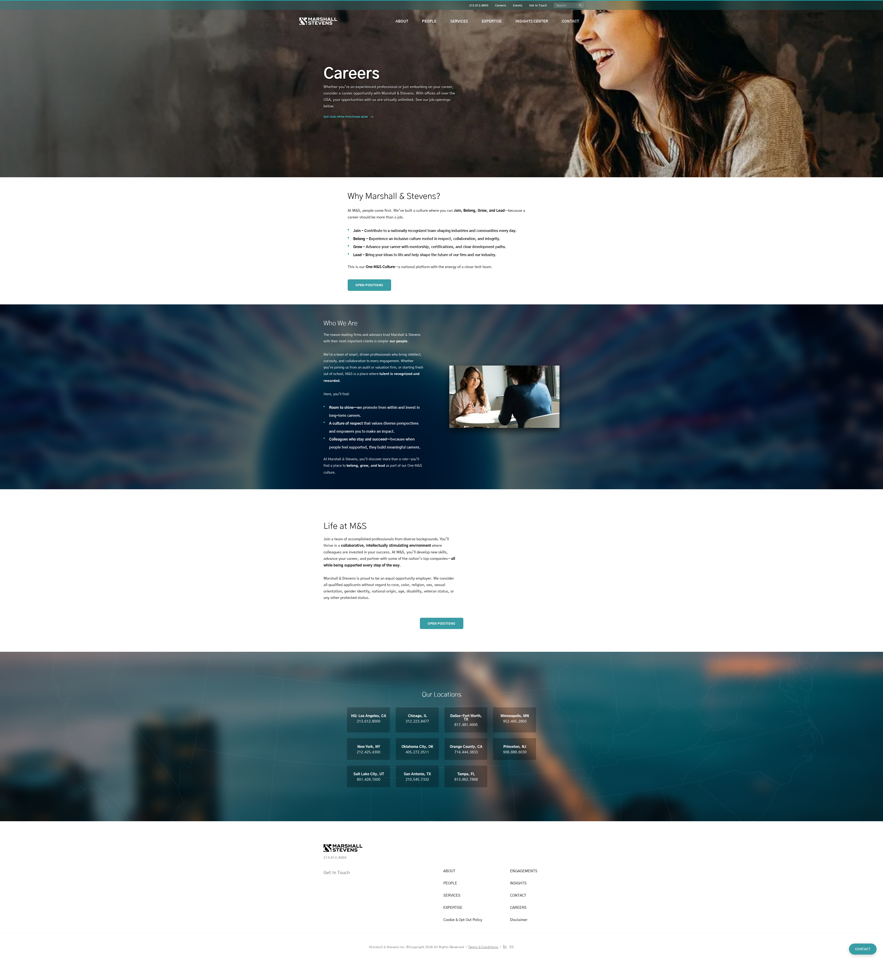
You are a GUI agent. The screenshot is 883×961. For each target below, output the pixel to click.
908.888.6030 (515, 752)
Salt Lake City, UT (368, 773)
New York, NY (368, 746)
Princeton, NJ (514, 746)
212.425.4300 (368, 752)
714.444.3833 (466, 752)
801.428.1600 (368, 779)
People (429, 21)
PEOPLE (450, 883)
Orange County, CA (466, 746)
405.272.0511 (417, 752)
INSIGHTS (518, 883)
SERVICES (451, 895)
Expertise (492, 21)
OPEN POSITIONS (369, 285)
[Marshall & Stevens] (318, 21)
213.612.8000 (478, 5)
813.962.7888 (466, 779)
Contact (570, 21)
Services (459, 21)
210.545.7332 (417, 779)
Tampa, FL (466, 773)
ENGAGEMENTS (523, 870)
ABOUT (449, 870)
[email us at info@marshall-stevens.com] (511, 946)
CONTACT (518, 895)
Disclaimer (519, 919)
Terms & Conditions (483, 946)
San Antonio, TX (417, 773)
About (402, 21)
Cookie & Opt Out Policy (462, 919)
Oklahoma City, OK (417, 746)
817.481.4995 (466, 724)
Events (517, 5)
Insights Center (531, 21)
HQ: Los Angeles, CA (368, 715)
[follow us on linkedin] (504, 946)
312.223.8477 (417, 721)
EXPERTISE (452, 907)
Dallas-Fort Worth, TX (466, 717)
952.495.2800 (515, 721)
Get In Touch (538, 5)
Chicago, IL (417, 715)
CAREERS (518, 907)
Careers (500, 5)
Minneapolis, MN (515, 715)
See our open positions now (346, 116)
